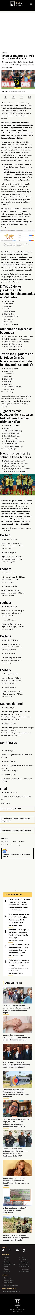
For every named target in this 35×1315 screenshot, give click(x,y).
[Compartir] (5, 97)
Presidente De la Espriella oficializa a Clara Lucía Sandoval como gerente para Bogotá (19, 935)
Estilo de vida (25, 1271)
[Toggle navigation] (33, 2)
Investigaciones (26, 1264)
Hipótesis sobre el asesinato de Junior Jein (16, 830)
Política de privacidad (11, 1285)
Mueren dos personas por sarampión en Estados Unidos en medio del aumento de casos (19, 919)
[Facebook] (5, 1251)
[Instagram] (26, 1251)
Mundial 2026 (25, 1267)
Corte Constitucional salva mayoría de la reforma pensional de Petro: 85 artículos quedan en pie (19, 904)
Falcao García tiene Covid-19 (11, 809)
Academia (24, 1259)
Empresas (7, 1271)
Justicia (6, 1257)
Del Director (8, 1278)
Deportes (4, 52)
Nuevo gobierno (26, 1269)
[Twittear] (13, 98)
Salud (23, 1257)
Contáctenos (8, 1283)
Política (6, 1259)
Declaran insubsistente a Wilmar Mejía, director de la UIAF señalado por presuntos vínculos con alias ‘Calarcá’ (19, 966)
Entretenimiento (9, 1264)
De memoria (25, 1262)
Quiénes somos (9, 1280)
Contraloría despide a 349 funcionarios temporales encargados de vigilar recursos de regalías (19, 950)
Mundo (6, 1267)
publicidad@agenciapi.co (11, 1291)
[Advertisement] (17, 32)
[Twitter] (12, 1250)
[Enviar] (21, 97)
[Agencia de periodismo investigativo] (18, 3)
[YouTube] (19, 1251)
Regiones (7, 1269)
